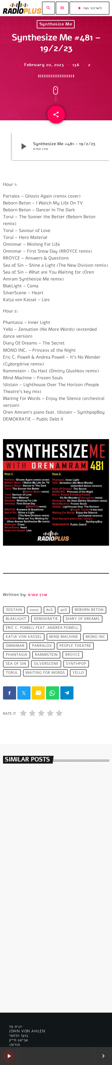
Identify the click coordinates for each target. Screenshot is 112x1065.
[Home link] (22, 8)
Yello (78, 672)
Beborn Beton (89, 610)
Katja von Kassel (24, 637)
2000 (34, 610)
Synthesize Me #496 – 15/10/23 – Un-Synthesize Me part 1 (51, 976)
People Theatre (75, 646)
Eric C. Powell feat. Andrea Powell (42, 628)
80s (49, 610)
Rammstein (46, 655)
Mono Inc (95, 637)
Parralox (42, 646)
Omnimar (15, 646)
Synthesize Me (55, 24)
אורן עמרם (37, 594)
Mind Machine (63, 637)
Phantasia (16, 655)
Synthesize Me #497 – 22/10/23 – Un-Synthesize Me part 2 (51, 862)
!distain (14, 610)
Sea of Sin (16, 664)
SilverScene (46, 664)
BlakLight (16, 619)
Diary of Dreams (83, 619)
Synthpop (76, 664)
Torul (12, 672)
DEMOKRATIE (46, 619)
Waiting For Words (45, 672)
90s (63, 610)
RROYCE (72, 655)
